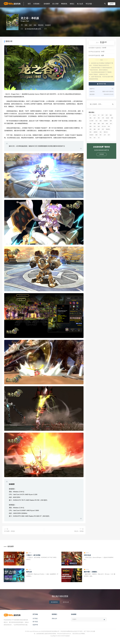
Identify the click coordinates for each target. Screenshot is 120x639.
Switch (94, 115)
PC (22, 25)
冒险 (26, 25)
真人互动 (104, 126)
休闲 (102, 115)
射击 (96, 120)
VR (98, 115)
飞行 (99, 137)
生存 (95, 126)
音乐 (95, 137)
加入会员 (80, 4)
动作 (30, 25)
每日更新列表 (54, 602)
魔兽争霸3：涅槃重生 (90, 572)
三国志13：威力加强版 (33, 555)
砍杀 (109, 126)
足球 (105, 134)
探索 (103, 123)
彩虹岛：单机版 (79, 531)
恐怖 (90, 123)
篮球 (99, 129)
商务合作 (54, 618)
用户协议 (35, 621)
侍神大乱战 (87, 555)
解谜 (96, 134)
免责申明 (35, 624)
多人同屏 (55, 4)
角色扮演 (48, 25)
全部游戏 (36, 4)
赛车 (101, 134)
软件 (109, 134)
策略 (95, 129)
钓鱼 (90, 137)
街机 (101, 132)
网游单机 (40, 25)
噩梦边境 (29, 572)
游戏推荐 (47, 4)
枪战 (107, 123)
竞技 (90, 129)
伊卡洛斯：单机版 (9, 531)
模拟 (90, 126)
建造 (101, 120)
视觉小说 (106, 132)
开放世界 (106, 120)
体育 (107, 115)
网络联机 (64, 4)
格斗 (111, 123)
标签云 (72, 4)
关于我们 (35, 618)
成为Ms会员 (66, 602)
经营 (103, 129)
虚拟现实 (95, 132)
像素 (111, 115)
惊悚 (95, 123)
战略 (99, 123)
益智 (99, 126)
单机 (35, 25)
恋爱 (111, 120)
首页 (29, 4)
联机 (90, 132)
